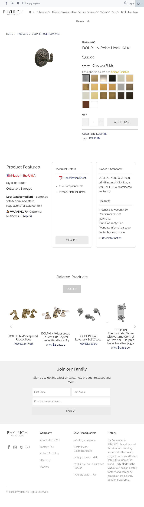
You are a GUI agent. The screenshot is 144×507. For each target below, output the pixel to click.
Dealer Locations (129, 12)
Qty (84, 114)
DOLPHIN (101, 133)
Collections (42, 12)
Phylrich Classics (60, 12)
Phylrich (20, 491)
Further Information (110, 238)
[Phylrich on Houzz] (18, 3)
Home (32, 12)
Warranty (45, 460)
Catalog (80, 21)
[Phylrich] (13, 13)
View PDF (72, 240)
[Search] (88, 21)
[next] (134, 326)
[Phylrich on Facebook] (6, 3)
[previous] (11, 326)
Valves (103, 12)
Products (91, 12)
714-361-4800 (33, 3)
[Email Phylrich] (24, 3)
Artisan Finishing (49, 453)
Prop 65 (26, 216)
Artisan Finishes (78, 12)
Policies (44, 466)
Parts (114, 12)
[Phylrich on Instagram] (12, 3)
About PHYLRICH (50, 440)
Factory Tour (47, 447)
